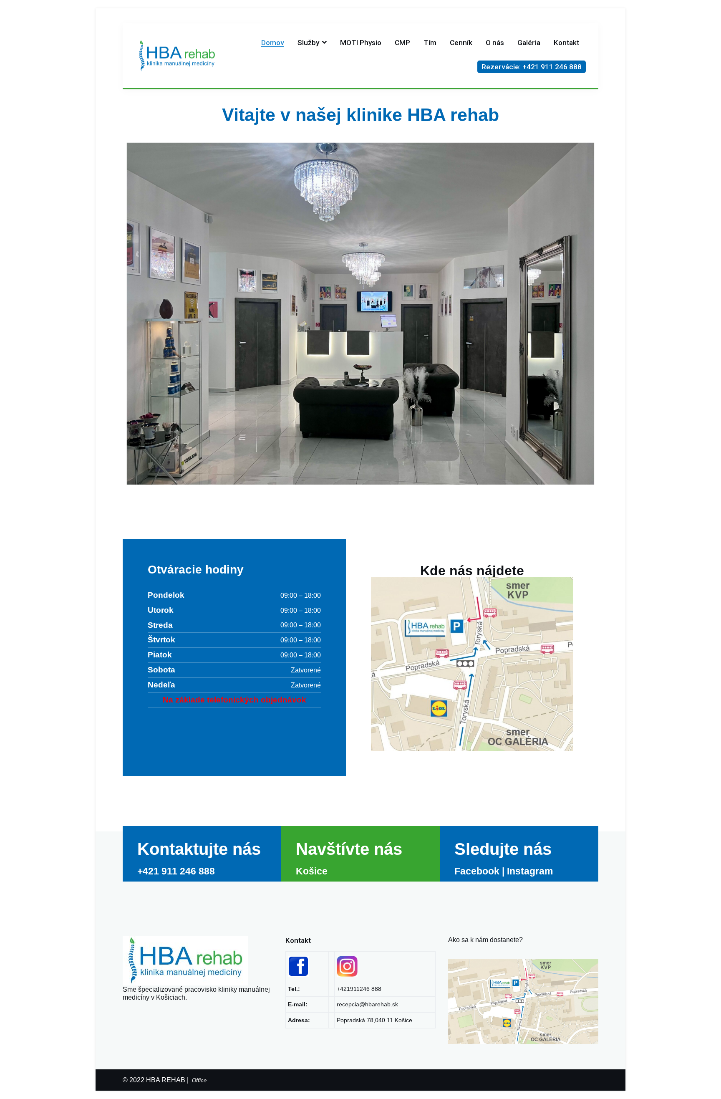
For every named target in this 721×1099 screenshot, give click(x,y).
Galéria (528, 42)
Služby (308, 42)
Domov (272, 42)
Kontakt (566, 42)
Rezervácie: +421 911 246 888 (532, 67)
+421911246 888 (359, 988)
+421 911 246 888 (176, 871)
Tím (430, 42)
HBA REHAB (165, 1080)
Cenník (461, 42)
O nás (495, 42)
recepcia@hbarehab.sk (367, 1004)
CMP (402, 42)
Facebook (476, 871)
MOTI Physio (360, 42)
